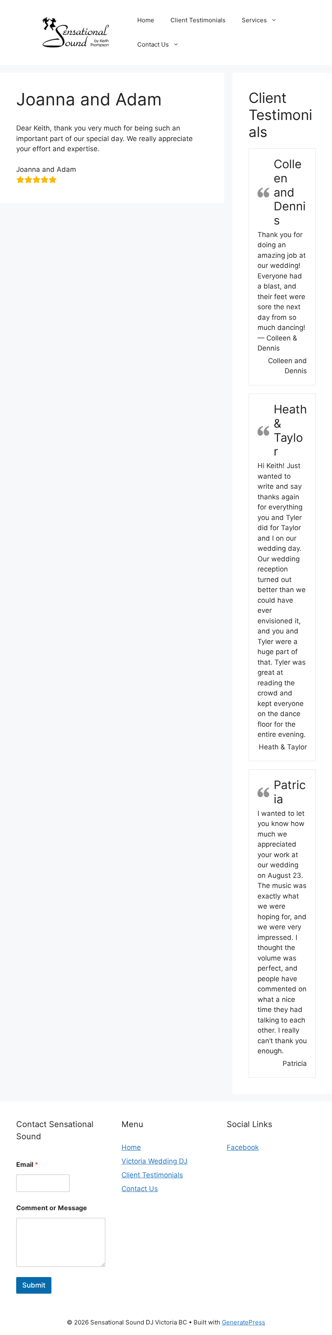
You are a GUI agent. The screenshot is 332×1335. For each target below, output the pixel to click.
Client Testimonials (198, 20)
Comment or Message (51, 1208)
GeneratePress (243, 1322)
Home (145, 20)
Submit (33, 1285)
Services (254, 20)
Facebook (243, 1147)
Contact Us (153, 44)
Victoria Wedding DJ (154, 1161)
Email (27, 1164)
